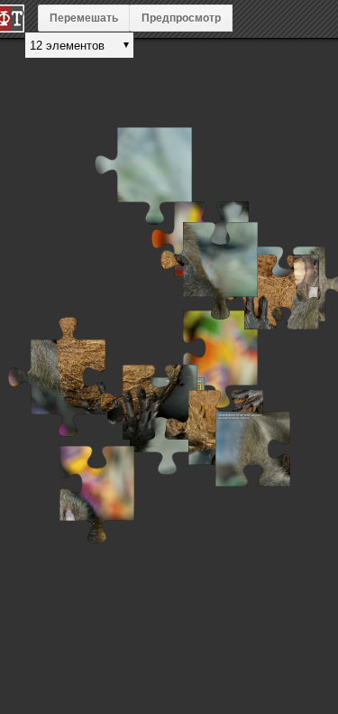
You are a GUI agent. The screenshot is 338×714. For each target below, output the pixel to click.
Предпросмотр (181, 18)
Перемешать (84, 18)
